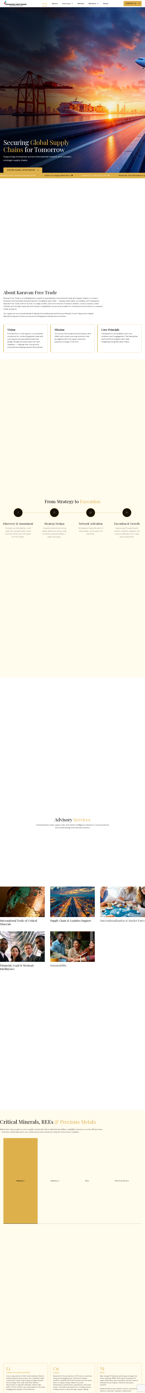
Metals (81, 3)
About (55, 3)
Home (44, 3)
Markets (93, 3)
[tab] (20, 1181)
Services (66, 3)
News (106, 3)
